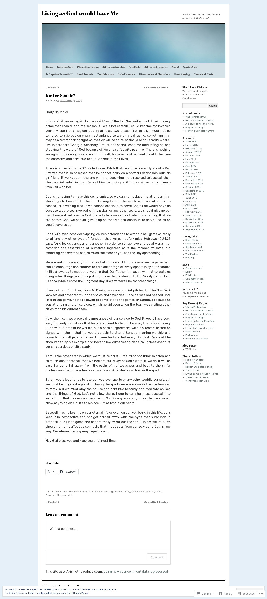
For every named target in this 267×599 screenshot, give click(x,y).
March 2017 (191, 169)
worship (189, 257)
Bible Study (80, 491)
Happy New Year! (194, 324)
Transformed (192, 370)
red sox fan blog (194, 359)
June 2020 (191, 141)
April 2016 (190, 204)
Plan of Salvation (88, 66)
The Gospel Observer (197, 377)
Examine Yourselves (196, 338)
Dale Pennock (126, 74)
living (158, 491)
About (175, 66)
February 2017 (193, 173)
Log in (188, 271)
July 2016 (190, 194)
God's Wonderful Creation (199, 310)
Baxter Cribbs (193, 363)
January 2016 (193, 215)
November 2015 (194, 222)
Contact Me (190, 66)
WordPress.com (194, 282)
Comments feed (194, 278)
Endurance (191, 335)
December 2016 (194, 180)
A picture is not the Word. (199, 123)
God (133, 491)
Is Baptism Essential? (59, 74)
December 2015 (194, 219)
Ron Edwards (85, 74)
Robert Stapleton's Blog (198, 366)
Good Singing (182, 74)
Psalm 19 (52, 87)
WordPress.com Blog (197, 381)
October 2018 (193, 155)
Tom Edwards (105, 74)
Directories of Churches (154, 74)
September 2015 (194, 229)
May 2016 (190, 201)
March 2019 (191, 145)
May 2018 (190, 159)
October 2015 (193, 226)
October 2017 (192, 162)
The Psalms (191, 254)
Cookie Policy (80, 593)
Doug (79, 100)
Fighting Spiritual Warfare (199, 131)
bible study (124, 491)
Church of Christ (204, 74)
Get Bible (135, 66)
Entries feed (192, 275)
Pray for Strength (195, 127)
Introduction (65, 66)
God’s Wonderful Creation (199, 120)
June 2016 (191, 197)
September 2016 (194, 190)
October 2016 (192, 187)
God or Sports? (60, 95)
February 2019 (193, 148)
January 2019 (193, 152)
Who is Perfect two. (196, 116)
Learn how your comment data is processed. (136, 571)
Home (49, 66)
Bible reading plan (113, 66)
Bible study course (156, 66)
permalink (67, 495)
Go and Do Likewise (157, 87)
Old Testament (193, 247)
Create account (194, 268)
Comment (157, 557)
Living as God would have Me (80, 13)
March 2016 (191, 208)
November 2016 (194, 183)
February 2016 (193, 211)
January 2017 (193, 176)
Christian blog (95, 491)
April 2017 (190, 166)
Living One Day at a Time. (199, 328)
